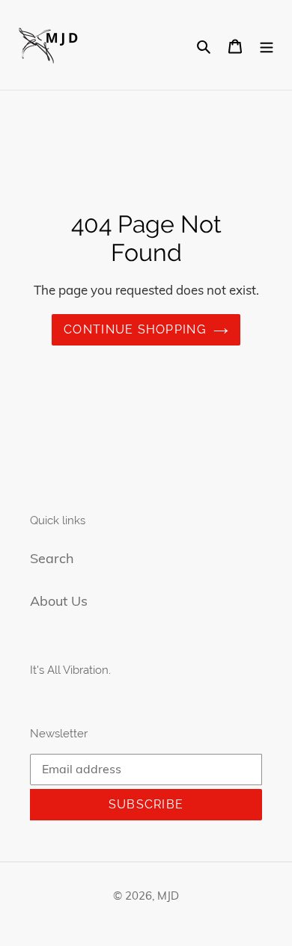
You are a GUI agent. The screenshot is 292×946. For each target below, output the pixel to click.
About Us (59, 600)
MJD (168, 895)
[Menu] (266, 45)
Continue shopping (135, 329)
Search (52, 558)
